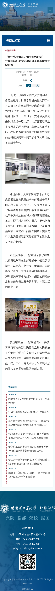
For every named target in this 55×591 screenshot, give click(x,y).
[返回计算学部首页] (20, 2)
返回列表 (11, 50)
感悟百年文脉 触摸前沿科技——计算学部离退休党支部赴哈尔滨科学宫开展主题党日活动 (29, 424)
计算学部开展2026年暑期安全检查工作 (28, 411)
